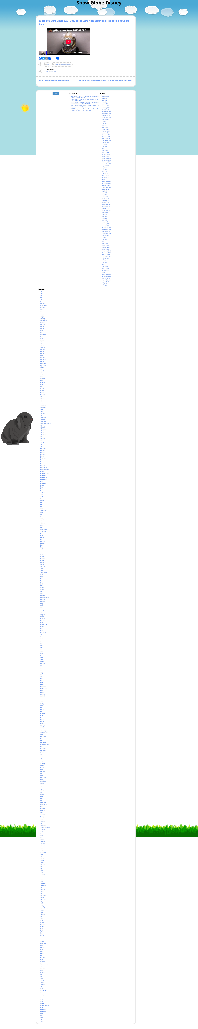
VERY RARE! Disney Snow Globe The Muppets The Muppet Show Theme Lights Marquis (105, 80)
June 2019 (104, 262)
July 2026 (104, 98)
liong (41, 673)
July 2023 (104, 168)
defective (42, 452)
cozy (41, 440)
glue (41, 580)
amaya (42, 317)
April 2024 (105, 150)
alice (41, 313)
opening (42, 764)
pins (41, 793)
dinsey (42, 456)
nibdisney (43, 736)
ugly (41, 955)
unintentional (44, 965)
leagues (42, 661)
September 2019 (106, 257)
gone (41, 582)
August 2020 (105, 235)
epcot (41, 504)
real (41, 837)
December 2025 (106, 112)
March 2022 (105, 199)
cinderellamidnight (45, 423)
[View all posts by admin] (40, 65)
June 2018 (104, 286)
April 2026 (105, 104)
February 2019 (106, 270)
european (43, 510)
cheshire (42, 413)
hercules (42, 611)
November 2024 (106, 137)
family (41, 528)
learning (42, 663)
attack (41, 340)
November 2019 (106, 253)
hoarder (42, 618)
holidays (42, 620)
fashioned (43, 531)
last (41, 655)
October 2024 (106, 139)
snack (41, 880)
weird (41, 998)
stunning (42, 907)
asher (41, 338)
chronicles (43, 419)
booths (42, 375)
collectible (43, 429)
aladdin (42, 309)
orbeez (42, 765)
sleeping (42, 874)
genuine (42, 566)
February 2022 (106, 201)
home (41, 622)
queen (42, 816)
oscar (41, 769)
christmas (43, 417)
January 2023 (105, 179)
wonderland (43, 1011)
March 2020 (105, 245)
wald (41, 988)
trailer (41, 945)
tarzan (42, 922)
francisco (42, 557)
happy (42, 603)
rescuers (42, 843)
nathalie (42, 727)
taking (41, 918)
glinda (41, 574)
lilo (41, 667)
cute (41, 444)
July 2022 (104, 191)
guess (41, 591)
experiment (43, 520)
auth (41, 342)
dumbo (42, 489)
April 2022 (105, 197)
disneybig (42, 471)
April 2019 (105, 266)
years (41, 1021)
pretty (41, 812)
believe (42, 367)
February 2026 (106, 108)
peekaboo (43, 781)
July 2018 (104, 284)
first (41, 539)
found (41, 553)
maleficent (43, 686)
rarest (41, 831)
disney (56, 64)
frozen (42, 562)
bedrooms (43, 365)
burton (42, 392)
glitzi (41, 578)
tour (41, 940)
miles (41, 706)
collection (43, 431)
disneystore (43, 479)
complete (42, 439)
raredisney (43, 825)
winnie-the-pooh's (45, 1005)
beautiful (42, 357)
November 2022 (106, 183)
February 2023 (106, 177)
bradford (42, 382)
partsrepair (43, 777)
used (41, 971)
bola (41, 373)
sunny (41, 911)
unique (42, 967)
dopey (42, 487)
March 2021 (105, 222)
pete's (41, 785)
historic (42, 617)
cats (41, 402)
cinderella (43, 421)
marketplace (43, 688)
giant (41, 568)
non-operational (44, 744)
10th (41, 291)
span (41, 891)
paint (41, 773)
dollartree (43, 483)
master (42, 692)
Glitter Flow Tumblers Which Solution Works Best (54, 80)
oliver (41, 756)
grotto (42, 589)
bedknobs (43, 363)
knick (41, 646)
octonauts (43, 750)
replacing (42, 841)
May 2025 (104, 125)
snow (48, 64)
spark (41, 893)
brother (42, 388)
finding (42, 537)
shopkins (42, 864)
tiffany (42, 932)
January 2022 (105, 202)
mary (41, 690)
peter (41, 787)
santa (41, 856)
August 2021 (105, 212)
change (42, 404)
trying (41, 949)
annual (42, 326)
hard (41, 605)
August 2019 (105, 259)
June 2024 (104, 146)
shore (41, 866)
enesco (42, 500)
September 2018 (106, 280)
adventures (43, 305)
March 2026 (105, 106)
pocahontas (43, 804)
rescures (42, 845)
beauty (42, 361)
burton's (42, 394)
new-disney (43, 729)
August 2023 (105, 166)
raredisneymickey (45, 827)
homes (42, 626)
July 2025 (104, 121)
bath (41, 355)
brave (41, 386)
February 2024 (106, 154)
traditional (43, 943)
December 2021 (106, 204)
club (41, 425)
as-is (41, 336)
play (41, 800)
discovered (43, 458)
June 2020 (104, 239)
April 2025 (105, 127)
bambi (42, 351)
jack (41, 636)
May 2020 (104, 241)
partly (41, 775)
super (41, 913)
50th (41, 297)
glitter (41, 576)
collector (42, 433)
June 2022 (104, 193)
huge (41, 630)
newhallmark (43, 733)
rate (41, 833)
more (63, 64)
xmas (41, 1017)
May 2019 (104, 264)
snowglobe (43, 884)
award (42, 346)
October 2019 (106, 255)
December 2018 (106, 274)
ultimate (42, 957)
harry (41, 607)
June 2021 (104, 216)
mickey (42, 704)
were (41, 1000)
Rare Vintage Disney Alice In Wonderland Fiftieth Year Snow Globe (85, 100)
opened (42, 762)
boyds (41, 380)
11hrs (41, 293)
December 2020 (106, 228)
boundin (42, 379)
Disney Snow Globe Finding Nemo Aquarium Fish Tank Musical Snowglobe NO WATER (85, 103)
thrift (70, 64)
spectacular (43, 895)
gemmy (42, 564)
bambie (42, 353)
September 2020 (106, 233)
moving (42, 719)
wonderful (43, 1009)
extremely (43, 524)
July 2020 (104, 237)
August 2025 (105, 119)
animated (42, 324)
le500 (41, 659)
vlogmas (42, 984)
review (42, 851)
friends (42, 560)
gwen (41, 593)
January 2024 (105, 156)
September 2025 (106, 117)
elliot (41, 497)
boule (41, 377)
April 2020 (105, 243)
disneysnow (43, 477)
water (41, 994)
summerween (44, 909)
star (41, 901)
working (42, 1013)
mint (41, 711)
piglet (41, 789)
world (41, 1015)
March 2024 (105, 152)
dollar (41, 481)
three (41, 928)
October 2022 (106, 185)
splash (42, 897)
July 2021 (104, 214)
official (42, 752)
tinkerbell (42, 936)
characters (43, 406)
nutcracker (43, 748)
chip (41, 415)
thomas (42, 926)
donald (42, 485)
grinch (42, 587)
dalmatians (43, 448)
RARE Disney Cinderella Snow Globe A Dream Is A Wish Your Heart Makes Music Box (85, 109)
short (41, 868)
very (41, 974)
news (41, 735)
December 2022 (106, 181)
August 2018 (105, 282)
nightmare (43, 742)
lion (41, 671)
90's (41, 301)
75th (41, 299)
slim (41, 876)
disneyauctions (44, 469)
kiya (41, 644)
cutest (42, 446)
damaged (42, 450)
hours (41, 628)
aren (41, 330)
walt (41, 992)
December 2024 (106, 135)
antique (42, 328)
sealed (42, 860)
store (69, 64)
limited (42, 669)
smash (42, 878)
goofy (41, 584)
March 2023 (105, 175)
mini (41, 707)
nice (41, 738)
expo (41, 522)
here (41, 613)
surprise (42, 914)
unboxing (42, 961)
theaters (42, 924)
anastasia (42, 322)
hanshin (42, 599)
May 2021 (104, 218)
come (41, 437)
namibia (42, 725)
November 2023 (106, 160)
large (41, 651)
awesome (42, 348)
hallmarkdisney (44, 597)
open (41, 760)
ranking (42, 820)
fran (59, 64)
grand (41, 586)
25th (41, 295)
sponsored (43, 899)
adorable (42, 303)
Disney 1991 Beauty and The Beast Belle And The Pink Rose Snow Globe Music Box (85, 106)
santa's (42, 858)
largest (42, 653)
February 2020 (106, 247)
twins (41, 951)
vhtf (41, 976)
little (41, 675)
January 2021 (105, 226)
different (42, 454)
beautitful (43, 359)
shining (42, 862)
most (41, 717)
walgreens (43, 990)
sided (41, 870)
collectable (43, 427)
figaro (41, 533)
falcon (41, 526)
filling (41, 535)
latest (41, 657)
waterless (42, 996)
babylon (42, 350)
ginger (42, 570)
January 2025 (105, 133)
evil (41, 516)
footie (41, 549)
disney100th (43, 468)
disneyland (43, 475)
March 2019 (105, 268)
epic (41, 506)
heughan (42, 615)
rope (41, 854)
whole (41, 1002)
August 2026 (105, 96)
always (42, 315)
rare (41, 824)
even (41, 512)
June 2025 (104, 123)
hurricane (43, 632)
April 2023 (105, 173)
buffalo (42, 390)
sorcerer (42, 889)
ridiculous (43, 853)
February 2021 (106, 224)
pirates (42, 795)
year (41, 1019)
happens (42, 601)
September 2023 (106, 164)
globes (61, 64)
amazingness (43, 320)
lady (41, 647)
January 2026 (105, 110)
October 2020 (106, 231)
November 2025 (106, 113)
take (41, 916)
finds (57, 64)
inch (41, 634)
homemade (43, 624)
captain (42, 398)
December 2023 (106, 158)
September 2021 (106, 210)
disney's (42, 464)
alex (41, 311)
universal (42, 969)
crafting (42, 442)
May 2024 (104, 148)
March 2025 (105, 129)
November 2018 (106, 276)
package (42, 771)
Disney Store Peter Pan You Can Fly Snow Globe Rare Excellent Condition (85, 96)
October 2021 (106, 208)
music (65, 64)
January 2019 (105, 272)
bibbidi (42, 371)
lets (41, 665)
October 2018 (106, 278)
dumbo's (42, 491)
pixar (41, 796)
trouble (42, 947)
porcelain (42, 808)
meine (42, 700)
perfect (42, 783)
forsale (42, 551)
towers (42, 942)
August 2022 (105, 189)
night (41, 740)
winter (42, 1007)
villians (42, 980)
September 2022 (106, 187)
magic (41, 678)
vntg (41, 986)
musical (42, 721)
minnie (42, 709)
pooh (41, 806)
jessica (42, 640)
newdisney (43, 731)
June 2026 (104, 100)
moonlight (43, 713)
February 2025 (106, 131)
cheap (41, 409)
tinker (41, 934)
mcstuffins (43, 696)
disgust (42, 460)
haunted (42, 609)
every (41, 514)
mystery (42, 723)
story (41, 905)
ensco (41, 502)
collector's (43, 435)
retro (41, 849)
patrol (41, 779)
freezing (42, 558)
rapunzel (42, 822)
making (42, 684)
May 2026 (104, 102)
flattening (42, 543)
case (41, 400)
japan (41, 638)
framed (42, 555)
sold (41, 887)
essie (41, 508)
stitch (41, 903)
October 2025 (106, 115)
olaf (41, 754)
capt (41, 396)
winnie (42, 1003)
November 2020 (106, 230)
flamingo (42, 541)
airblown (42, 307)
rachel (42, 818)
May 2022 (104, 195)
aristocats (43, 334)
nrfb (41, 746)
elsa (41, 498)
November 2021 (106, 206)
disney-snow (43, 466)
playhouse (43, 802)
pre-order (43, 810)
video (41, 978)
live (41, 676)
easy (41, 495)
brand (41, 384)
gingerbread (43, 572)
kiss (41, 642)
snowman (43, 885)
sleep (41, 872)
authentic (42, 344)
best (41, 369)
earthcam (43, 493)
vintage (42, 982)
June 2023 (104, 170)
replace (42, 839)
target (41, 920)
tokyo (41, 938)
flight (41, 545)
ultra (41, 959)
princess (42, 814)
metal (41, 702)
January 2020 (105, 249)
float (41, 547)
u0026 (41, 953)
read (41, 835)
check (41, 411)
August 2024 (105, 142)
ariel (41, 332)
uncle (41, 963)
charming (42, 408)
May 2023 (104, 172)
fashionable (43, 529)
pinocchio (43, 791)
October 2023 (106, 162)
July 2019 (104, 261)
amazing (42, 319)
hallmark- (42, 595)
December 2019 (106, 251)
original (42, 767)
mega (41, 698)
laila (41, 649)
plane (41, 798)
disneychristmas (45, 473)
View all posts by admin (51, 71)
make (41, 682)
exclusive (42, 518)
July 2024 (104, 144)
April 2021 (105, 220)
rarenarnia (43, 829)
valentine (42, 973)
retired (42, 847)
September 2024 (106, 141)
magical (42, 680)
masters (42, 694)
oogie (41, 758)
